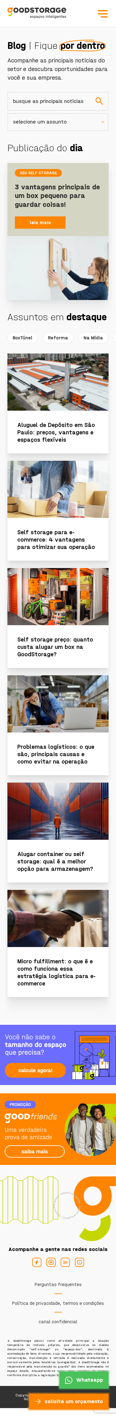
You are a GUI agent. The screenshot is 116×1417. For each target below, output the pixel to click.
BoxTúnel (22, 338)
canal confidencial (58, 1321)
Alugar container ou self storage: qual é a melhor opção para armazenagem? (55, 861)
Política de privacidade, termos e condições (58, 1303)
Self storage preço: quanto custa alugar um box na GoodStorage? (55, 647)
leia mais (40, 222)
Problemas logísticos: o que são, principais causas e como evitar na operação (55, 754)
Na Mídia (93, 338)
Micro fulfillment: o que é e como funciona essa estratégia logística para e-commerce (56, 972)
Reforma (58, 338)
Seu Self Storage (38, 173)
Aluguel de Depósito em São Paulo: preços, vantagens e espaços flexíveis (56, 432)
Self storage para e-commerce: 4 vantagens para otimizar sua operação (56, 540)
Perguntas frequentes (58, 1284)
